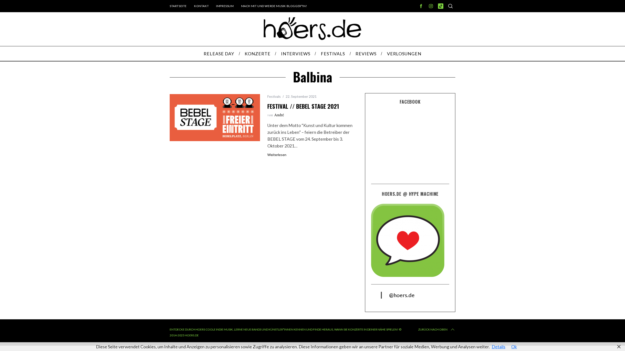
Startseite (178, 6)
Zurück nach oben (433, 329)
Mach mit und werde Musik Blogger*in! (274, 6)
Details (498, 346)
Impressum (225, 6)
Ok (514, 346)
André (279, 114)
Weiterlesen (276, 155)
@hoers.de (402, 295)
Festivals (274, 96)
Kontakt (201, 6)
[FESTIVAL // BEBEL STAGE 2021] (215, 117)
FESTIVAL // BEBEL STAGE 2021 (303, 106)
